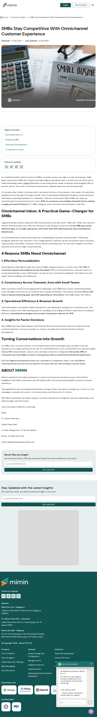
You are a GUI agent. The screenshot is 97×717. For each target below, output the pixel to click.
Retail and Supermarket (64, 653)
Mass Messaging (8, 666)
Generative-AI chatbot (62, 392)
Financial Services (62, 658)
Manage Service (34, 660)
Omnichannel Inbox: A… (14, 135)
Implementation (34, 669)
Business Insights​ (19, 17)
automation (25, 392)
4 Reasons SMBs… (12, 140)
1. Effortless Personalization (16, 145)
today (71, 360)
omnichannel (36, 392)
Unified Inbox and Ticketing (12, 662)
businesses (30, 177)
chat (53, 380)
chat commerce (82, 389)
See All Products (8, 670)
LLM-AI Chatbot (8, 653)
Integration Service (36, 665)
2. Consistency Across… (15, 149)
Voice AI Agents (8, 658)
